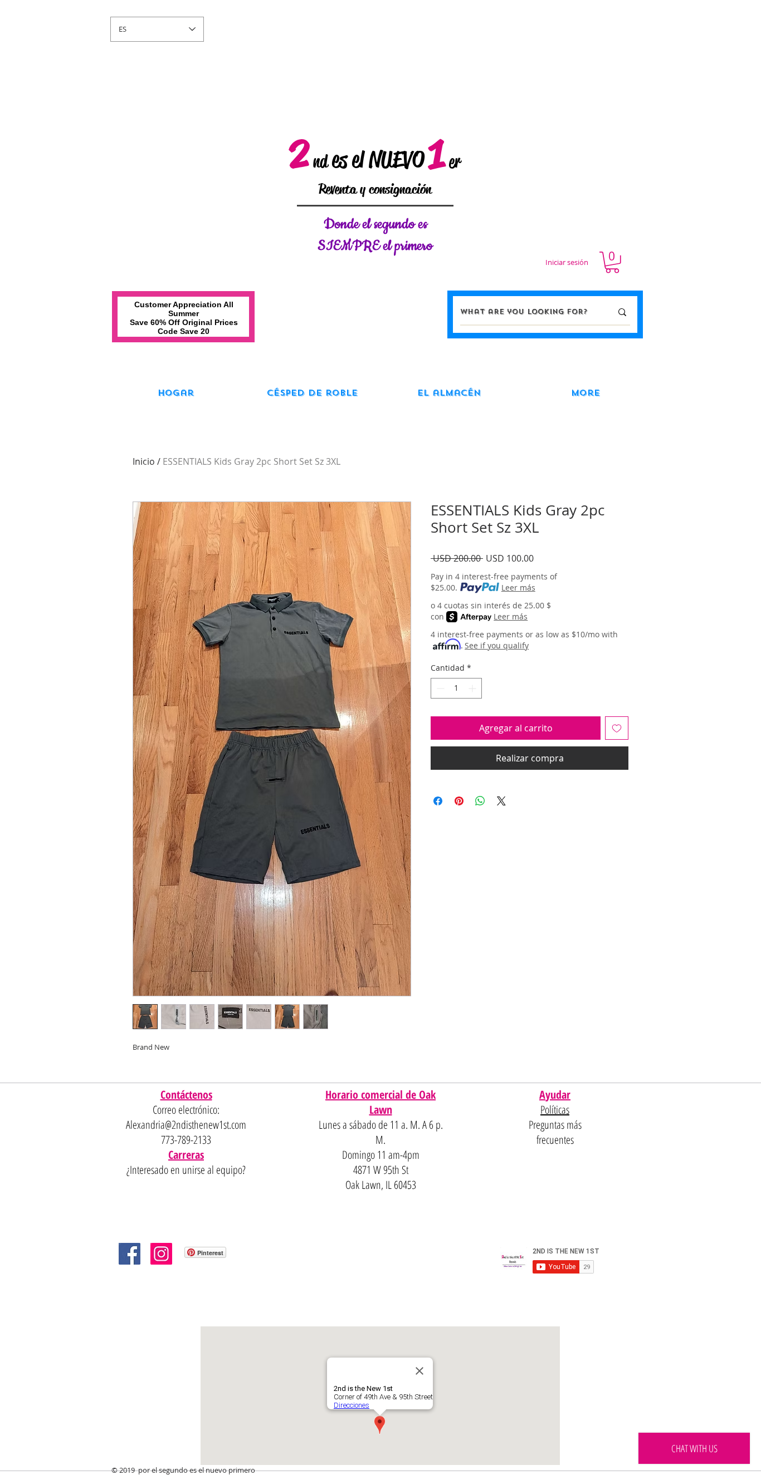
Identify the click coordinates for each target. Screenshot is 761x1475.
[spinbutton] (456, 688)
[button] (612, 262)
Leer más (518, 587)
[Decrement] (439, 688)
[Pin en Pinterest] (459, 801)
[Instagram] (161, 1254)
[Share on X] (501, 801)
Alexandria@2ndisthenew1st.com (186, 1124)
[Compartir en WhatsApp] (480, 801)
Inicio (144, 461)
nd (320, 161)
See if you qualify (497, 645)
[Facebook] (129, 1254)
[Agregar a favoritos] (616, 728)
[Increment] (473, 688)
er (454, 161)
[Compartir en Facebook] (438, 801)
